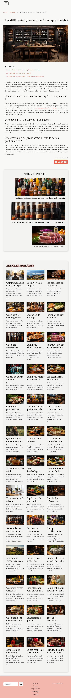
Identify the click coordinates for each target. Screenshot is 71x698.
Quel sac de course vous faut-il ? (33, 531)
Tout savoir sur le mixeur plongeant (15, 501)
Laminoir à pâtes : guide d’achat (55, 470)
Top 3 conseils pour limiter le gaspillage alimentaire (34, 502)
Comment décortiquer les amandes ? (34, 347)
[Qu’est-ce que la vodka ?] (15, 368)
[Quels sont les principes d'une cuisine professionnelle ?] (56, 398)
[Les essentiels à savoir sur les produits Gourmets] (56, 368)
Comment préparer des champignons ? (14, 409)
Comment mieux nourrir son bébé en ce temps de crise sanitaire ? (55, 592)
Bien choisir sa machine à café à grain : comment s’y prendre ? (38, 222)
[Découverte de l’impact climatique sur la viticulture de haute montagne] (36, 274)
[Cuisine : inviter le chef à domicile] (36, 550)
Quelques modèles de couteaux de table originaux (14, 349)
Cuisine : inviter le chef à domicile (35, 561)
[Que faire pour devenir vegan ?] (15, 430)
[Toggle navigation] (6, 3)
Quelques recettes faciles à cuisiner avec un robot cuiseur (55, 532)
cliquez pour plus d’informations (46, 108)
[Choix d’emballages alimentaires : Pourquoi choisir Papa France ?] (36, 460)
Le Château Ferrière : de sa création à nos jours (14, 562)
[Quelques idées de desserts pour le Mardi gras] (15, 610)
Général (12, 12)
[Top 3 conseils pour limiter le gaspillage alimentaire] (36, 490)
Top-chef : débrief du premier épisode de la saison (55, 622)
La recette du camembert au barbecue (54, 441)
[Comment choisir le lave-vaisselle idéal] (56, 550)
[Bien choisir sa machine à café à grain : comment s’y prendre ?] (38, 211)
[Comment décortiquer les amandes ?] (36, 336)
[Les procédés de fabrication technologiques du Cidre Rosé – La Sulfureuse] (56, 274)
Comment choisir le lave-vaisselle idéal (56, 561)
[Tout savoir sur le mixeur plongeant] (15, 490)
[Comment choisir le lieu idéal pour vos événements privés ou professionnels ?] (15, 274)
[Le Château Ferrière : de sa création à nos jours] (15, 550)
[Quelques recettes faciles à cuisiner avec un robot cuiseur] (56, 520)
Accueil (5, 12)
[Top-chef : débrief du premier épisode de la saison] (56, 610)
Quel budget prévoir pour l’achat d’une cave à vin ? (53, 502)
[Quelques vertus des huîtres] (15, 580)
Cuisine (35, 686)
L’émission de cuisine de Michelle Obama (14, 652)
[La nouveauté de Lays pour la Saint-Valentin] (36, 642)
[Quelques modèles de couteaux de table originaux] (15, 336)
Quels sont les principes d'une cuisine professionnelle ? (55, 410)
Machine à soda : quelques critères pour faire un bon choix (40, 198)
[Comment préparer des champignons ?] (15, 398)
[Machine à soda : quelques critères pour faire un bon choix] (40, 187)
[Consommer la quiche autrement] (36, 610)
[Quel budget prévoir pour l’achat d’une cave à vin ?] (56, 490)
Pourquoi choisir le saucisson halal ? (48, 247)
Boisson (35, 683)
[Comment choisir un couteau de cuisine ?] (36, 368)
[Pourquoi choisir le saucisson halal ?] (48, 235)
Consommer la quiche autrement (34, 620)
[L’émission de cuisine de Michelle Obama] (15, 642)
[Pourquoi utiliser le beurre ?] (56, 307)
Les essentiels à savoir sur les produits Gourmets (55, 381)
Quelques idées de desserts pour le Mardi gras (14, 620)
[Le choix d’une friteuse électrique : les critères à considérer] (36, 430)
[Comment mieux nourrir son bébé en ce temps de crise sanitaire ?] (56, 580)
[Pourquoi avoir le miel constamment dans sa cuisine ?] (15, 460)
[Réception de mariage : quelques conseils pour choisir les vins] (36, 307)
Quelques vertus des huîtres (14, 589)
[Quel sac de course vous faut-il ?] (36, 520)
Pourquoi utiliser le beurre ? (55, 316)
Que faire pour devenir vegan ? (14, 440)
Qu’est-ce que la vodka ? (14, 378)
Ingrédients (35, 689)
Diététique (35, 692)
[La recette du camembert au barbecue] (56, 430)
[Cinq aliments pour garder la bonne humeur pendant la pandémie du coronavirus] (36, 580)
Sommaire (10, 66)
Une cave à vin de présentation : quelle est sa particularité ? (25, 76)
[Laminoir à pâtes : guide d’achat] (56, 460)
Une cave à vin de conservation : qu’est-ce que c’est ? (23, 70)
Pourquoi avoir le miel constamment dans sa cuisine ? (15, 472)
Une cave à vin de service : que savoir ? (18, 73)
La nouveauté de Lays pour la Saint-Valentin (35, 652)
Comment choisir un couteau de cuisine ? (35, 379)
